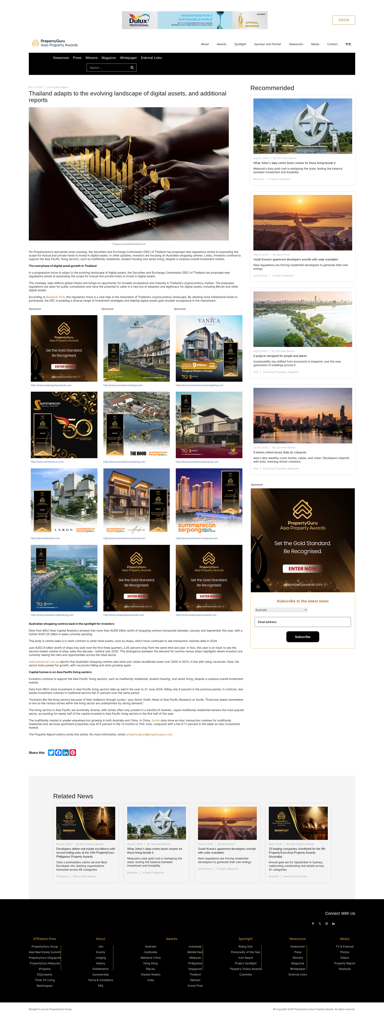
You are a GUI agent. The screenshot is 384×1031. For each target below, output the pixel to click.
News (76, 876)
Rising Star (246, 946)
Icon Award (245, 957)
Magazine (109, 58)
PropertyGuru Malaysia (45, 963)
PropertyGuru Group (45, 946)
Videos (344, 957)
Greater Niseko (150, 974)
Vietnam (195, 980)
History (100, 963)
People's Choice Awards (245, 968)
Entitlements (101, 968)
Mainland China (151, 957)
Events (100, 952)
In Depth (273, 179)
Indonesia (195, 946)
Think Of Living (45, 980)
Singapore (195, 968)
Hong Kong (150, 963)
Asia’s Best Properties (275, 371)
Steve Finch (283, 254)
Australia (274, 876)
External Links (151, 58)
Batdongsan (45, 985)
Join (100, 946)
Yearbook (344, 968)
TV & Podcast (345, 946)
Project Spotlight (246, 963)
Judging (100, 957)
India (150, 980)
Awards (221, 44)
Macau (150, 968)
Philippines (62, 876)
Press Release (89, 876)
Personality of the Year (246, 952)
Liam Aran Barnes (286, 158)
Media (315, 44)
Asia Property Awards (91, 843)
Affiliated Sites (44, 939)
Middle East (195, 952)
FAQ (100, 985)
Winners (92, 58)
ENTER (344, 20)
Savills (156, 720)
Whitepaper (128, 58)
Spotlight (240, 44)
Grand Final (195, 985)
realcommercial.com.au (44, 661)
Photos (344, 952)
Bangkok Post (55, 297)
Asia (255, 371)
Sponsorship (100, 974)
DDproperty (44, 974)
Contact (332, 44)
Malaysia (258, 179)
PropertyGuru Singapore (45, 957)
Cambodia (150, 952)
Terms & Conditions (100, 980)
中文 (348, 44)
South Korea (260, 275)
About (205, 44)
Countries (245, 974)
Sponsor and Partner (267, 44)
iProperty (45, 968)
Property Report (59, 87)
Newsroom (296, 44)
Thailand (195, 974)
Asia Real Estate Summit (45, 952)
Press (77, 58)
